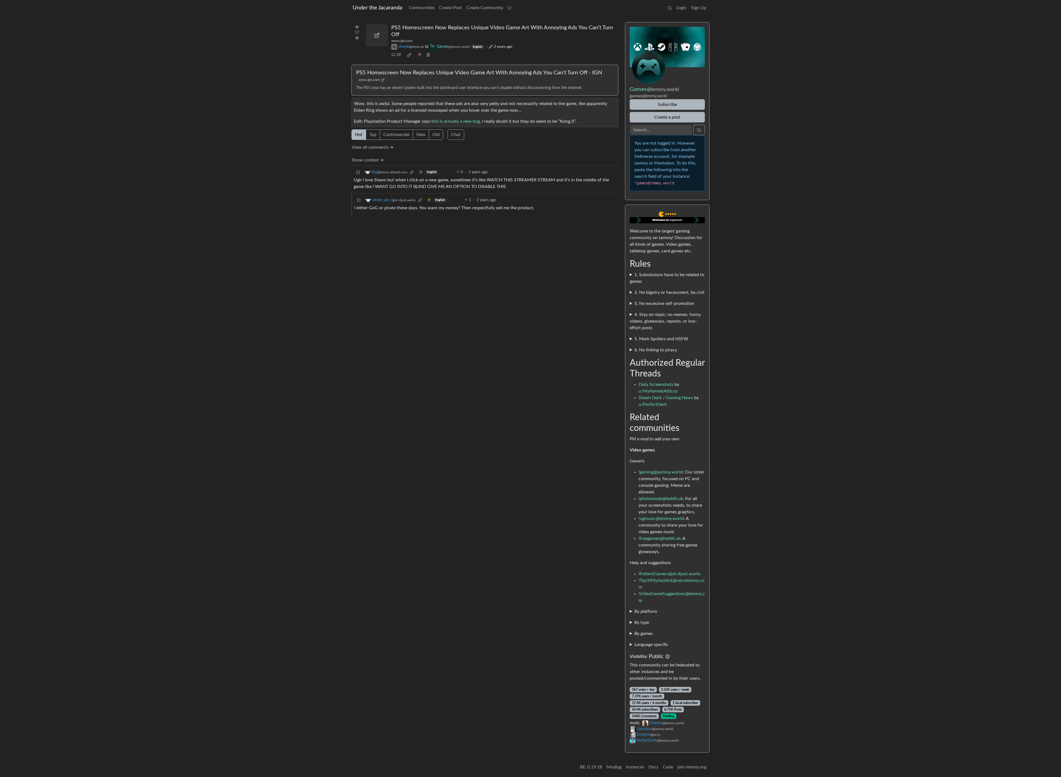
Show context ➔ (368, 160)
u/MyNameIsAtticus (658, 391)
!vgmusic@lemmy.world (661, 518)
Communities (422, 8)
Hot (359, 134)
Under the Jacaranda (377, 8)
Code (668, 767)
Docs (653, 767)
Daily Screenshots (656, 384)
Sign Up (698, 8)
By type (641, 622)
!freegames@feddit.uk (660, 538)
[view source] (428, 55)
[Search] (669, 7)
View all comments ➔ (372, 147)
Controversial (396, 134)
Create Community (484, 8)
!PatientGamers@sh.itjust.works (670, 574)
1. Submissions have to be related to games (667, 278)
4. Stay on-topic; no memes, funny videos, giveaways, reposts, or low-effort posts (665, 321)
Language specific (651, 644)
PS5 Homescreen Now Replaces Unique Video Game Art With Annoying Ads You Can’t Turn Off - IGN (479, 72)
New (421, 134)
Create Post (450, 8)
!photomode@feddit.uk (661, 498)
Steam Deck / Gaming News (666, 398)
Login (681, 8)
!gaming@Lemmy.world (661, 472)
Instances (635, 767)
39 (398, 55)
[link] (409, 55)
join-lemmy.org (691, 767)
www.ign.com (402, 41)
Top (372, 134)
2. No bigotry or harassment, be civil (669, 292)
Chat (456, 134)
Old (436, 134)
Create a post (667, 117)
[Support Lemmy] (509, 7)
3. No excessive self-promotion (664, 303)
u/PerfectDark (653, 404)
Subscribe (667, 104)
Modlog (668, 716)
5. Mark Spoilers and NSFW (661, 339)
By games (643, 633)
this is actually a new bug (455, 121)
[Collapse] (358, 172)
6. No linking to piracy (655, 350)
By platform (645, 611)
